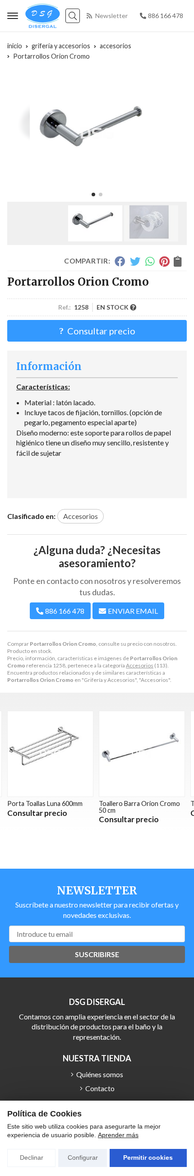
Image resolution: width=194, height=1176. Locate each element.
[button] (93, 194)
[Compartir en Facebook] (120, 261)
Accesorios (139, 665)
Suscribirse (97, 954)
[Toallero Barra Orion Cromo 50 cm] (63, 753)
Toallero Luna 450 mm (143, 803)
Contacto (100, 1088)
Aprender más (118, 1135)
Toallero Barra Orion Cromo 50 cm (61, 807)
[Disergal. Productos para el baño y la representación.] (42, 16)
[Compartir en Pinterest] (164, 261)
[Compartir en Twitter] (135, 261)
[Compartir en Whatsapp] (150, 261)
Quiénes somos (99, 1074)
